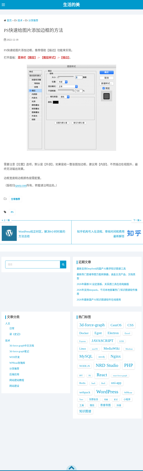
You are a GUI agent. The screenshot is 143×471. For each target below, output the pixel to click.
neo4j (102, 356)
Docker (84, 333)
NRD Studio (107, 365)
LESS (121, 341)
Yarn (81, 399)
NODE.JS (84, 366)
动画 (106, 399)
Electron (113, 333)
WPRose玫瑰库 (17, 363)
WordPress (107, 391)
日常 (11, 328)
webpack (84, 392)
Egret (98, 333)
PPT (81, 376)
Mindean (129, 349)
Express (82, 341)
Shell (103, 383)
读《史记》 (15, 334)
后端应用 (14, 374)
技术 (7, 340)
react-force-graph (120, 376)
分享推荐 (15, 199)
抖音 (119, 405)
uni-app (116, 383)
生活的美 (71, 4)
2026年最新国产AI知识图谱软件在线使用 (99, 299)
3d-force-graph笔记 (19, 351)
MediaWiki (112, 348)
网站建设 (14, 386)
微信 (92, 405)
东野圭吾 (93, 399)
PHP (128, 365)
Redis (82, 383)
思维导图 (105, 405)
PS (12, 212)
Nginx (116, 356)
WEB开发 (14, 357)
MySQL (86, 356)
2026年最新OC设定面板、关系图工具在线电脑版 (103, 284)
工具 (81, 405)
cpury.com (21, 185)
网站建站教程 (16, 380)
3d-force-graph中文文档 (21, 345)
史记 (116, 399)
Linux (82, 348)
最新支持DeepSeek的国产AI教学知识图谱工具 (101, 268)
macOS (95, 349)
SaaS (93, 383)
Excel (127, 333)
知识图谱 (85, 411)
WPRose (128, 392)
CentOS (116, 325)
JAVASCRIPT (102, 341)
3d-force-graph (92, 325)
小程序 (127, 399)
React (102, 374)
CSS (130, 325)
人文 (7, 323)
